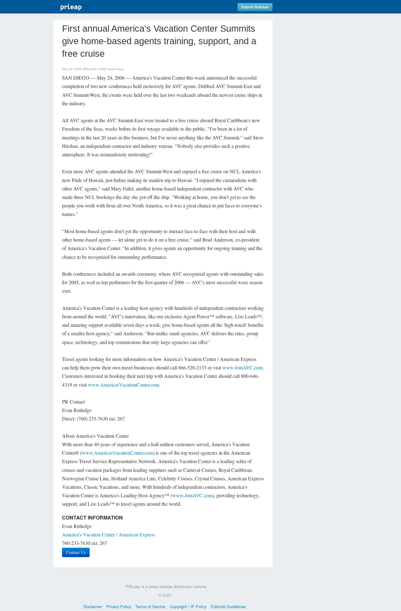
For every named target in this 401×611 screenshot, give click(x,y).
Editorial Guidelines (228, 606)
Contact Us (76, 552)
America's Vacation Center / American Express (108, 534)
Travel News (115, 69)
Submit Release (255, 7)
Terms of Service (150, 606)
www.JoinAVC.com (242, 367)
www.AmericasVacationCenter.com (123, 384)
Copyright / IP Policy (188, 606)
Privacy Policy (118, 606)
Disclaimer (92, 606)
